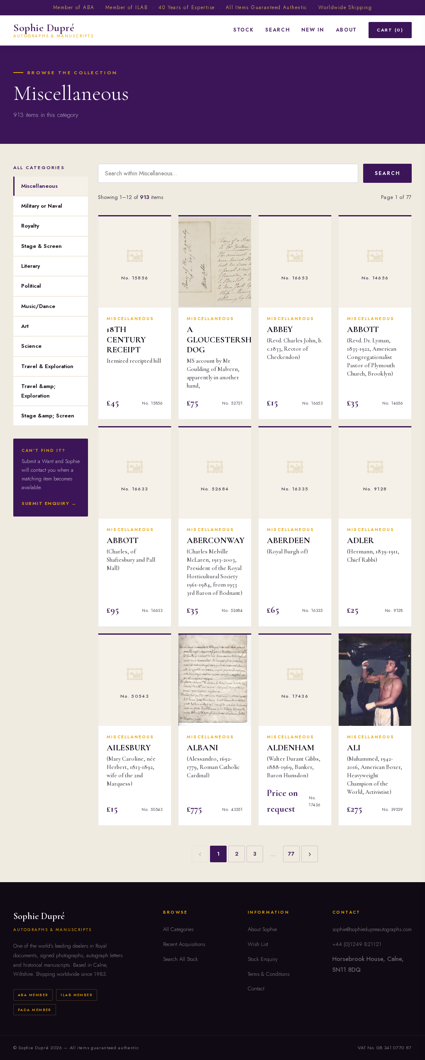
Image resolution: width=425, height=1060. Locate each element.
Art (25, 326)
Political (31, 286)
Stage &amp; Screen (47, 416)
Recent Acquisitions (184, 944)
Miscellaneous (39, 186)
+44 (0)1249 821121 (356, 944)
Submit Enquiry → (49, 503)
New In (312, 30)
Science (31, 346)
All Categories (178, 929)
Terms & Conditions (268, 974)
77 (291, 854)
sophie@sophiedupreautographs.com (372, 929)
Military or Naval (41, 206)
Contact (256, 988)
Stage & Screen (41, 246)
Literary (30, 266)
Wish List (258, 944)
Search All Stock (180, 959)
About (346, 30)
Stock (243, 30)
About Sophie (262, 929)
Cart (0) (390, 30)
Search (277, 30)
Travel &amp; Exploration (38, 390)
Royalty (30, 226)
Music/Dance (38, 306)
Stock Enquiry (263, 959)
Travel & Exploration (47, 366)
